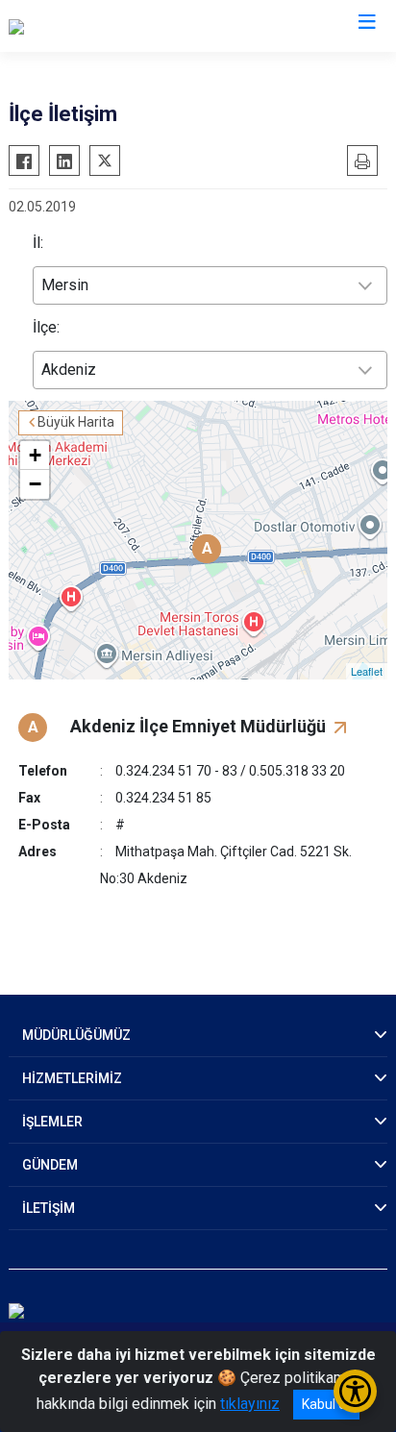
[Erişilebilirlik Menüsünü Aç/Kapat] (355, 1391)
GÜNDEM (50, 1165)
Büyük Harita (75, 422)
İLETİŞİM (48, 1208)
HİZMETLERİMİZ (72, 1078)
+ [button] (35, 455)
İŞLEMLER (52, 1121)
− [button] (35, 484)
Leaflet (367, 671)
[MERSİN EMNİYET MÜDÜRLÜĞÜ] (117, 25)
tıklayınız (250, 1404)
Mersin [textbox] (64, 285)
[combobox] (210, 285)
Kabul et (326, 1404)
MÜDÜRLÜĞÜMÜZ (76, 1035)
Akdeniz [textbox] (68, 369)
